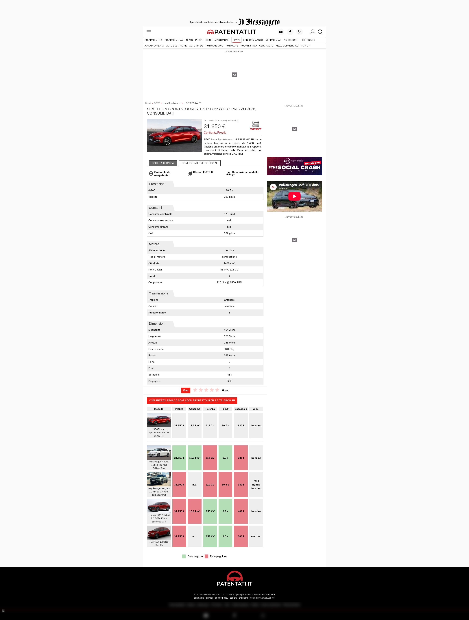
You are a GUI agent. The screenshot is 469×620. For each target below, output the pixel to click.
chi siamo (243, 598)
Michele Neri (268, 594)
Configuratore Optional (200, 163)
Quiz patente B (153, 40)
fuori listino (249, 45)
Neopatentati (273, 40)
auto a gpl (232, 45)
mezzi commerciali (287, 45)
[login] (313, 31)
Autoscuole (291, 40)
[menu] (148, 31)
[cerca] (321, 31)
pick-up (305, 45)
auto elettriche (176, 45)
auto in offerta (154, 45)
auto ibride (196, 45)
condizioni (199, 598)
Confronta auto (253, 40)
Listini (236, 40)
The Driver (308, 40)
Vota (186, 390)
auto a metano (214, 45)
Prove (199, 40)
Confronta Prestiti (215, 132)
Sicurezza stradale (218, 40)
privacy (209, 598)
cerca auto (266, 45)
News (189, 40)
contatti (233, 598)
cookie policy (221, 598)
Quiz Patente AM (174, 40)
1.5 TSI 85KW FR (193, 103)
